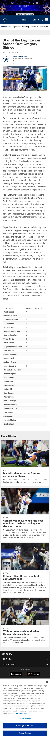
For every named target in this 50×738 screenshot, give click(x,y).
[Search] (42, 19)
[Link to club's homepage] (5, 18)
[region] (25, 708)
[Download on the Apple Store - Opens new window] (15, 674)
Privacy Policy (21, 713)
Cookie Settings (25, 718)
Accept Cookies (25, 733)
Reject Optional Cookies (25, 726)
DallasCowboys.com (19, 56)
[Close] (47, 682)
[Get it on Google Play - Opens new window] (33, 675)
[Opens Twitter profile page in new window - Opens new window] (13, 61)
